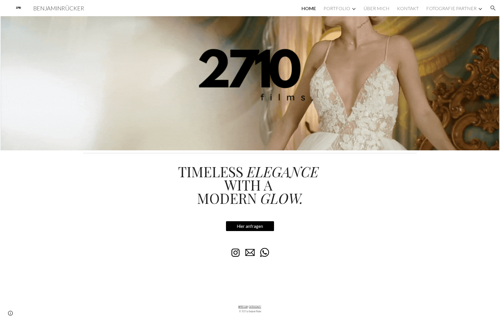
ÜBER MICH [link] (376, 8)
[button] (493, 8)
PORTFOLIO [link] (336, 8)
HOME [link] (309, 8)
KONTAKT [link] (408, 8)
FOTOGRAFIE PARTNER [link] (451, 8)
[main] (250, 185)
